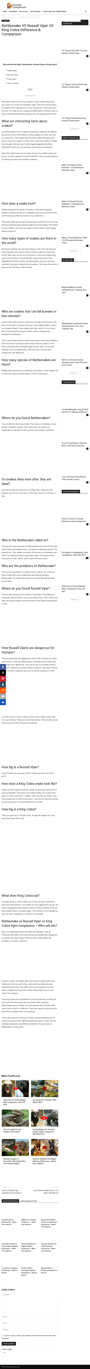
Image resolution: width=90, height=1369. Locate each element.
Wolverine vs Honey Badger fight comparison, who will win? (74, 588)
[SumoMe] (3, 702)
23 (87, 558)
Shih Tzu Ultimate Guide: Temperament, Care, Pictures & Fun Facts (74, 362)
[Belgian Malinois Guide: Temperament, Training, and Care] (75, 274)
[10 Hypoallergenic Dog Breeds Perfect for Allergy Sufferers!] (75, 396)
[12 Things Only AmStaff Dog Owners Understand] (75, 71)
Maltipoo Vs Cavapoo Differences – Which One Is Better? (28, 1222)
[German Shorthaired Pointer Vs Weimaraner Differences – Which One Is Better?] (49, 1212)
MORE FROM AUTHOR (29, 1201)
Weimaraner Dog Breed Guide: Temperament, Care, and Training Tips (75, 326)
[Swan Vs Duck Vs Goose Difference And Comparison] (75, 506)
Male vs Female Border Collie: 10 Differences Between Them (75, 240)
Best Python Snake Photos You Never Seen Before (46, 1191)
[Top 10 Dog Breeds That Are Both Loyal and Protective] (75, 430)
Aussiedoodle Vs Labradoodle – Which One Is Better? (9, 1222)
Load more (74, 129)
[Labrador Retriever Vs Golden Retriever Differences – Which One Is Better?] (49, 1236)
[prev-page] (3, 1279)
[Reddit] (3, 690)
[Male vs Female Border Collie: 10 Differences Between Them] (75, 225)
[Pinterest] (3, 679)
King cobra (11, 79)
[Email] (3, 696)
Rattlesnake (12, 70)
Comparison (12, 17)
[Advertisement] (30, 180)
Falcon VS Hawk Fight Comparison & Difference (12, 1191)
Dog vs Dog (23, 11)
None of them (13, 83)
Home (5, 11)
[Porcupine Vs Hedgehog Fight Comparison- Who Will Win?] (75, 540)
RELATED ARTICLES (10, 1201)
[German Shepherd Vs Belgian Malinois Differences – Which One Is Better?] (30, 1236)
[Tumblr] (3, 684)
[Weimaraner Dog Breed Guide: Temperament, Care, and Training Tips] (75, 311)
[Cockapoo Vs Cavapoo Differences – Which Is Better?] (10, 1260)
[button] (85, 11)
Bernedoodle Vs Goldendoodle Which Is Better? (49, 1270)
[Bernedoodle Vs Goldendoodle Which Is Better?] (49, 1260)
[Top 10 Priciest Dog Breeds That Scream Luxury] (75, 464)
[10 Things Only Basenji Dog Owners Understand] (75, 105)
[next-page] (6, 1279)
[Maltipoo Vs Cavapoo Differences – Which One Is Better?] (30, 1212)
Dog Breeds (13, 11)
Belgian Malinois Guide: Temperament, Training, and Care (74, 290)
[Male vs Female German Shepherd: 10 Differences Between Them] (75, 188)
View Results (30, 95)
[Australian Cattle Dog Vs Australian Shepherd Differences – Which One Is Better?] (10, 1236)
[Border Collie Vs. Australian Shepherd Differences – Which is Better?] (30, 1260)
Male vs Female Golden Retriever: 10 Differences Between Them (73, 167)
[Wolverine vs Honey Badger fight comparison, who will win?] (75, 573)
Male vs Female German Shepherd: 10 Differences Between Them (73, 204)
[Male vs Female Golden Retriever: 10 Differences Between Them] (75, 152)
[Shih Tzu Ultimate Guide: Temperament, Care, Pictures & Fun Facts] (75, 347)
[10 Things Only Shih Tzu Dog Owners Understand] (75, 38)
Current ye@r (7, 1349)
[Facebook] (3, 667)
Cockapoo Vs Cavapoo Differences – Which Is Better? (10, 1270)
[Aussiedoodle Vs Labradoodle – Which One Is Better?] (10, 1212)
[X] (3, 673)
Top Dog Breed (35, 11)
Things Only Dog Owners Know (54, 11)
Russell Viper (12, 75)
